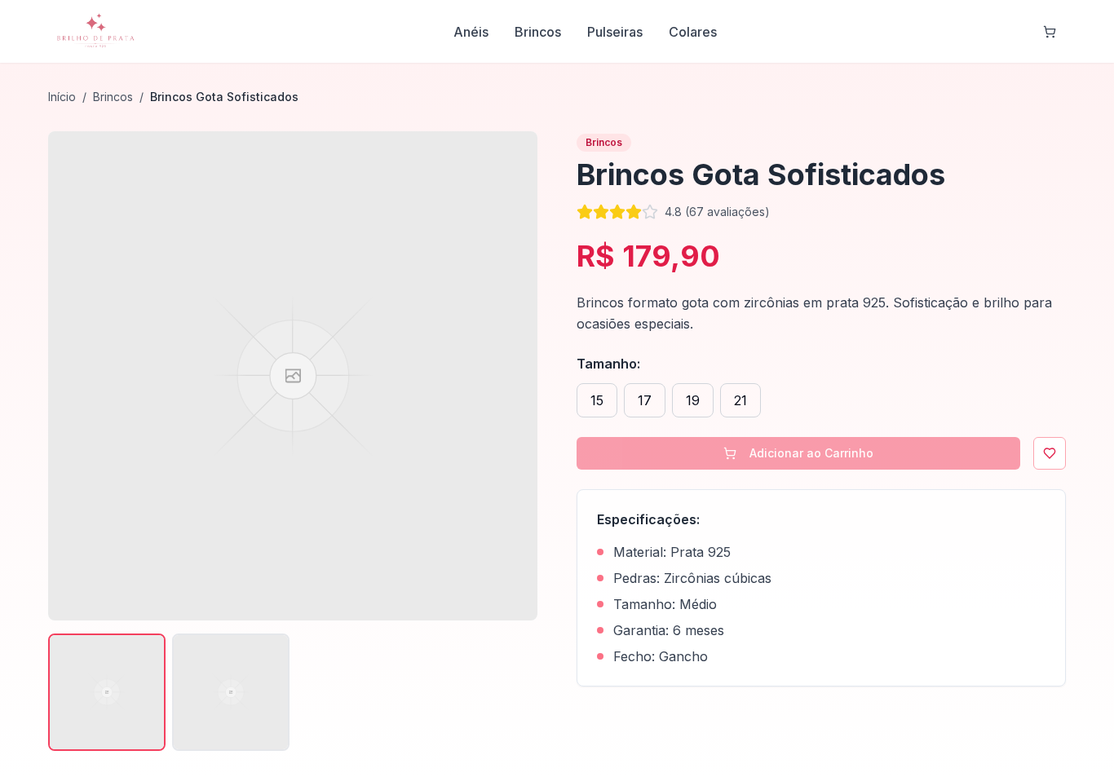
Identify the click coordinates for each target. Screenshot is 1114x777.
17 (645, 400)
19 (693, 400)
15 (596, 400)
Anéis (470, 32)
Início (62, 97)
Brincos (538, 32)
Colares (693, 32)
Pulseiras (615, 32)
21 (740, 400)
